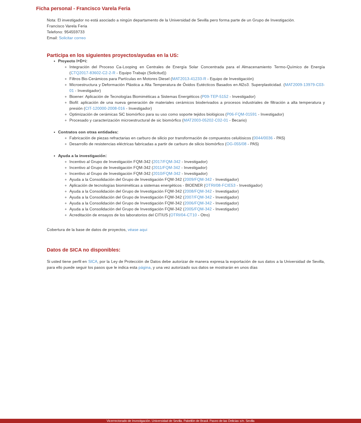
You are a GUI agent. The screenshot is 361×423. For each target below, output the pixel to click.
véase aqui (137, 229)
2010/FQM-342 (166, 173)
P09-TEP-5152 (215, 96)
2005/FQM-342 (198, 209)
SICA (92, 261)
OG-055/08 (236, 144)
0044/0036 (263, 138)
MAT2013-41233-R (189, 78)
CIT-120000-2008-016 (105, 108)
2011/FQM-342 (166, 167)
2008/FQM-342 (198, 191)
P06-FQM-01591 (242, 114)
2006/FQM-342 (198, 203)
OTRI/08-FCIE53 (220, 185)
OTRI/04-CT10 (183, 215)
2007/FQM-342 (198, 197)
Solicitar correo (72, 38)
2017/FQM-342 (166, 161)
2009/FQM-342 (198, 179)
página (144, 267)
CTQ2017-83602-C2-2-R (93, 72)
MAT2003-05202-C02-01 (206, 120)
